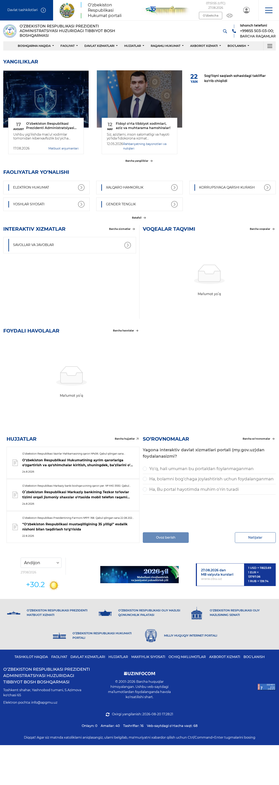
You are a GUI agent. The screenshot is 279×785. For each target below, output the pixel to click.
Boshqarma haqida (34, 46)
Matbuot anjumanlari (63, 148)
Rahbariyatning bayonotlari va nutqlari (144, 146)
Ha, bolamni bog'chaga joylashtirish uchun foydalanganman (211, 478)
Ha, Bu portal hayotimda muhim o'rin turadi (194, 489)
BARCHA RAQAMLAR (258, 36)
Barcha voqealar (260, 228)
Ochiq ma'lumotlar (187, 657)
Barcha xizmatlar (120, 228)
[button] (268, 10)
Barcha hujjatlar (125, 438)
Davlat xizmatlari (99, 46)
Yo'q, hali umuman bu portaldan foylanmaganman (201, 468)
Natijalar (255, 537)
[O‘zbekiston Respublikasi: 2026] (139, 574)
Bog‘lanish (237, 46)
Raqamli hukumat (165, 46)
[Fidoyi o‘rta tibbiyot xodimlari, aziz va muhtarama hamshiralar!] (139, 99)
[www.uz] (267, 687)
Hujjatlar (132, 46)
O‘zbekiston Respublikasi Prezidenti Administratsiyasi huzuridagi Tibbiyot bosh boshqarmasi (46, 675)
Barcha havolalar (123, 330)
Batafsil (137, 217)
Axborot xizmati (204, 46)
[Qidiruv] (225, 31)
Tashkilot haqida (31, 657)
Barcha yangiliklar (136, 160)
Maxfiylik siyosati (148, 657)
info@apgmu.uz (44, 702)
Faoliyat (67, 46)
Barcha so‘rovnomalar (256, 438)
